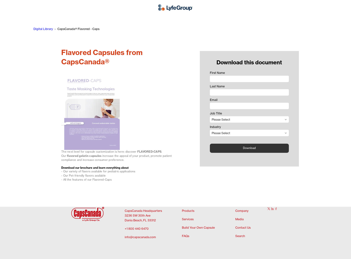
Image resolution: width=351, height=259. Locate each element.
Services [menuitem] (188, 219)
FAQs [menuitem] (185, 236)
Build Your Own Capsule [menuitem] (198, 227)
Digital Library (43, 29)
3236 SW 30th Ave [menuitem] (137, 215)
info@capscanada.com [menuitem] (140, 237)
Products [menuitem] (188, 210)
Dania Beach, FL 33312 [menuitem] (140, 220)
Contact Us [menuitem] (243, 227)
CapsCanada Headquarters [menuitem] (143, 210)
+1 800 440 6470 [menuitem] (137, 228)
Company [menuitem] (241, 210)
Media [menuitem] (239, 219)
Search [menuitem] (240, 236)
